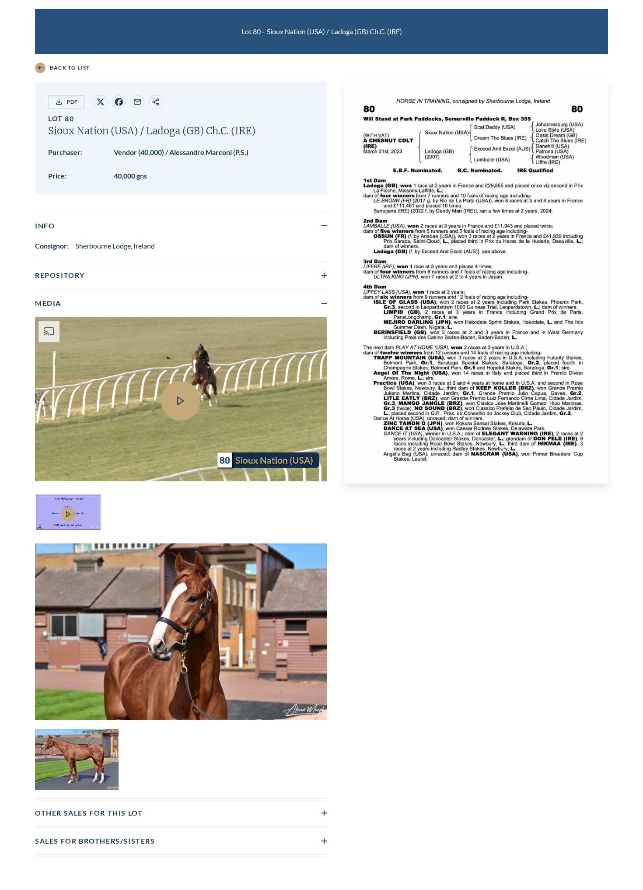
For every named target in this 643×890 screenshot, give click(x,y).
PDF (72, 102)
